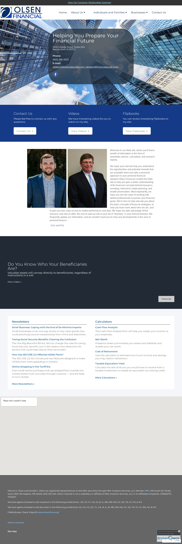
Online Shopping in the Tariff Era (31, 366)
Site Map (12, 531)
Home (63, 12)
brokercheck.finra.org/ (47, 512)
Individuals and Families (109, 12)
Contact (20, 522)
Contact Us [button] (23, 131)
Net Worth (101, 339)
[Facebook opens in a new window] (55, 74)
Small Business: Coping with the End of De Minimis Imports (46, 327)
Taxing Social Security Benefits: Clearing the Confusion (44, 339)
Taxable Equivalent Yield (109, 363)
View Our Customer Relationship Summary (89, 2)
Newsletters (20, 321)
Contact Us (159, 12)
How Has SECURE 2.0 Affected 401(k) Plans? (37, 354)
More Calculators (106, 377)
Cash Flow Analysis (106, 327)
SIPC (147, 490)
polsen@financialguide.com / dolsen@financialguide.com (85, 67)
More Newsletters (23, 384)
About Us (77, 12)
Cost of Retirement (106, 351)
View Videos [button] (79, 131)
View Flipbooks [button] (135, 131)
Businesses (138, 12)
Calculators (103, 321)
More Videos (15, 282)
